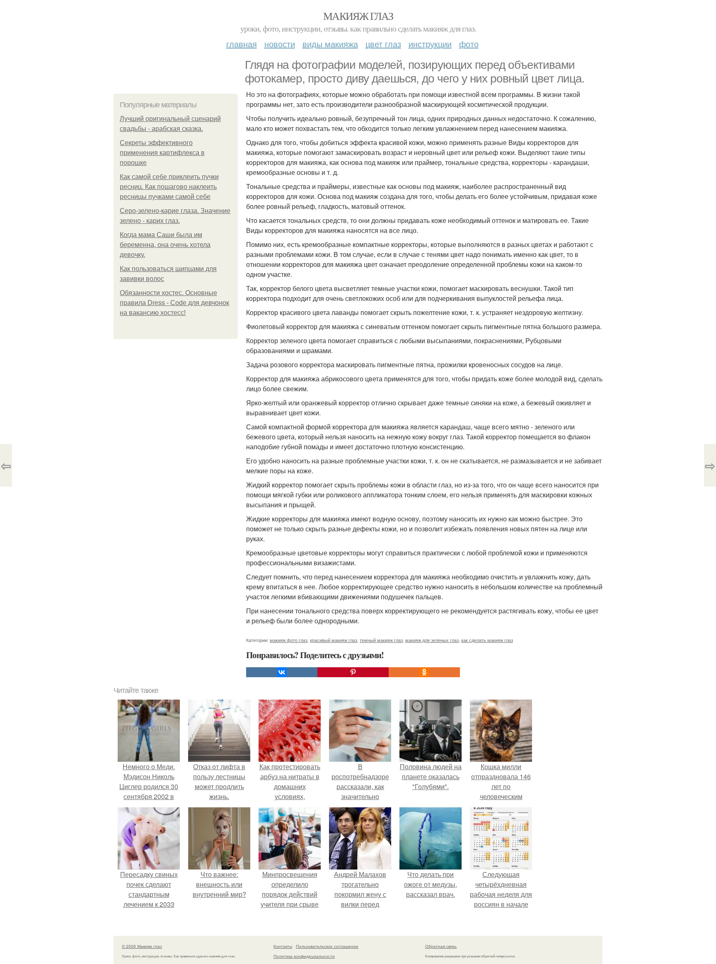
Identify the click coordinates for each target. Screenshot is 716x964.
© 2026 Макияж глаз (142, 946)
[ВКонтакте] (281, 672)
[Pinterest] (353, 672)
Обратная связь (441, 946)
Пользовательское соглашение (327, 946)
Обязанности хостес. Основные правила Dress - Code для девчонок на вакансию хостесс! (174, 302)
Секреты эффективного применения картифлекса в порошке (162, 152)
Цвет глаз (383, 44)
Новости (279, 44)
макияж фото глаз (288, 640)
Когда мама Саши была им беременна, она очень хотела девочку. (165, 244)
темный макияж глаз (381, 640)
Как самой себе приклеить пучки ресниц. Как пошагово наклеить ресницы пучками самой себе (169, 186)
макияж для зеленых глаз (432, 640)
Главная (241, 44)
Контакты (282, 946)
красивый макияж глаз (333, 640)
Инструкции (430, 44)
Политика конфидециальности (304, 956)
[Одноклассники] (424, 672)
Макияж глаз (358, 16)
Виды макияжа (330, 44)
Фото (469, 44)
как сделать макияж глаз (487, 640)
